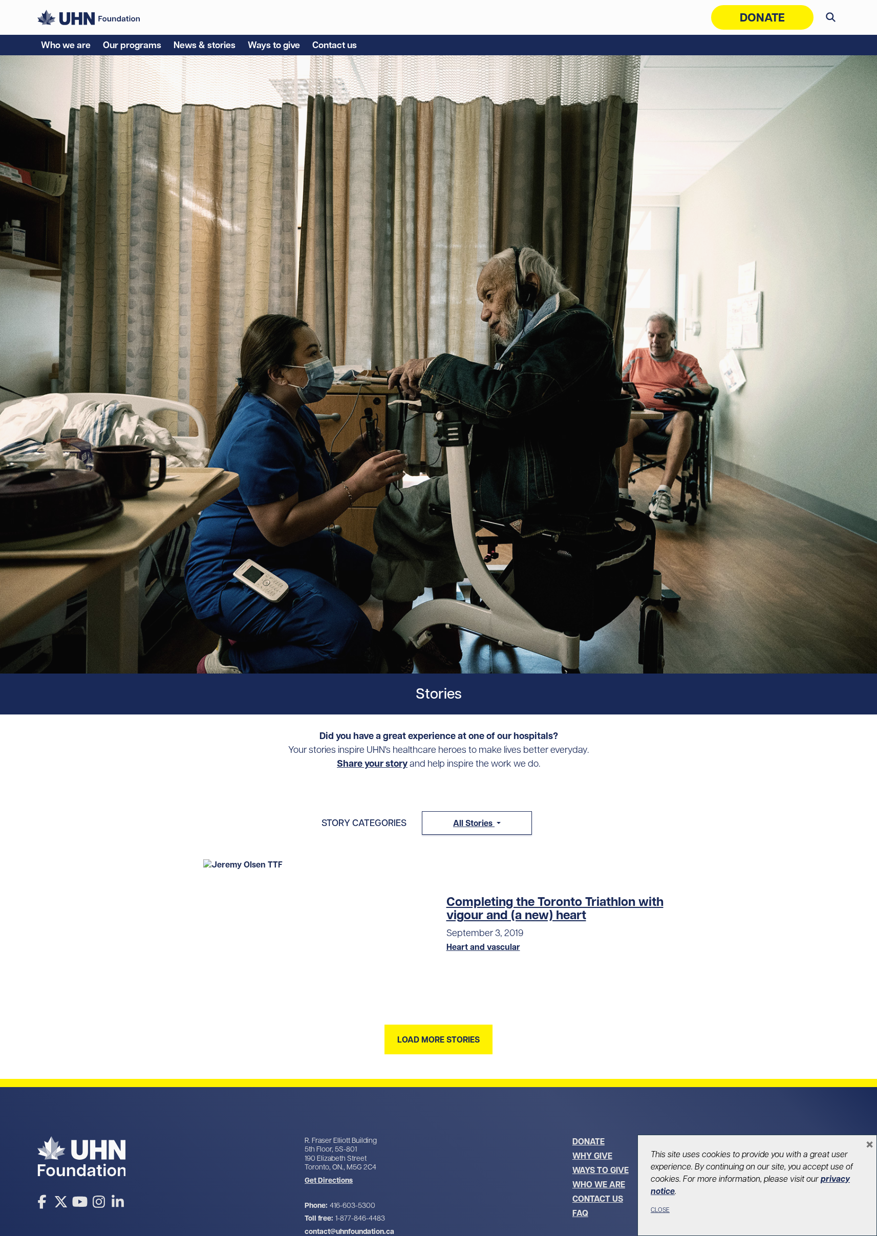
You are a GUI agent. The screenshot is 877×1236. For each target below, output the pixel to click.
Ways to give (274, 45)
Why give (592, 1156)
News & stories (205, 45)
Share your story (372, 763)
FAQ (580, 1213)
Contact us (334, 45)
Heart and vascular (483, 947)
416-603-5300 (352, 1205)
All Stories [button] (474, 823)
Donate (762, 17)
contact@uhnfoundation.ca (349, 1231)
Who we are (66, 45)
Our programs (132, 45)
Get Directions (329, 1180)
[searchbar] (831, 17)
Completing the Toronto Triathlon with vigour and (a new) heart (555, 908)
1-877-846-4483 (360, 1218)
